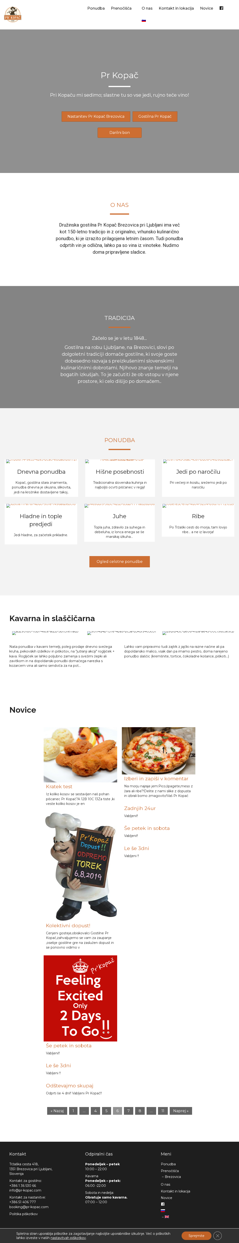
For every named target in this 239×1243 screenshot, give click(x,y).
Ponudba (96, 8)
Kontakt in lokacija (176, 8)
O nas (147, 8)
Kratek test (59, 786)
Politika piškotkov (23, 1214)
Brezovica (173, 1177)
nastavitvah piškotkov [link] (68, 1238)
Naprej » (181, 1111)
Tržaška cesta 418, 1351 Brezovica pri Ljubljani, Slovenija (30, 1169)
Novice (206, 8)
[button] (96, 116)
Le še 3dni (58, 1065)
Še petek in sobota (68, 1046)
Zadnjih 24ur (140, 808)
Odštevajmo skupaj (69, 1086)
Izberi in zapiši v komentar (156, 778)
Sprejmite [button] (196, 1236)
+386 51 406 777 (22, 1202)
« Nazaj (57, 1111)
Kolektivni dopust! (68, 925)
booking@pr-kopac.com (29, 1207)
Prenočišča (121, 8)
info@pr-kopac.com (25, 1190)
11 (163, 1111)
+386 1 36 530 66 (22, 1186)
